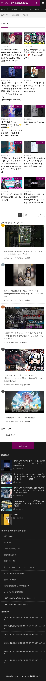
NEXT (41, 215)
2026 (6, 617)
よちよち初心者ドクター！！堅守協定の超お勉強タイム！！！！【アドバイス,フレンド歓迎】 (28, 504)
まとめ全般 (13, 9)
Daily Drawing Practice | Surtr (34, 123)
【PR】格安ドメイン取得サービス (16, 604)
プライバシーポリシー (12, 549)
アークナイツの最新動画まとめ (29, 676)
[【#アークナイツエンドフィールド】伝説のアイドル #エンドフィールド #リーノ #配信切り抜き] (6, 465)
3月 (15, 617)
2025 (6, 626)
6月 (24, 617)
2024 (6, 634)
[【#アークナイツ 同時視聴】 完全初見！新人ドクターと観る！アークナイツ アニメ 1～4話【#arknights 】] (6, 492)
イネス (37, 9)
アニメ (28, 9)
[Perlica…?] (6, 519)
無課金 (24, 342)
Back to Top (23, 446)
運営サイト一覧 (9, 561)
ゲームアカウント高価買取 (13, 592)
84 (26, 215)
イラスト (18, 34)
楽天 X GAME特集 (10, 580)
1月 (9, 617)
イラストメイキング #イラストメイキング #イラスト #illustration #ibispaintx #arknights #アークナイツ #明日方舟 (11, 165)
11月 (40, 626)
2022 (6, 652)
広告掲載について (10, 555)
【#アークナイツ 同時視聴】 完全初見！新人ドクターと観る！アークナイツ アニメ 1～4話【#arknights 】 (28, 490)
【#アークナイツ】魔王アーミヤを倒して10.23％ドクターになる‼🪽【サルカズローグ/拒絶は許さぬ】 (23, 378)
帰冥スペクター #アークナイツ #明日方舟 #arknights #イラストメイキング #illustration (34, 198)
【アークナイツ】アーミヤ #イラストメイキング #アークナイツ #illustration (34, 87)
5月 (21, 617)
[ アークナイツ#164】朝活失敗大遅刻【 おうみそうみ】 (11, 197)
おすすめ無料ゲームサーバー (14, 573)
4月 (18, 617)
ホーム (3, 9)
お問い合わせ (8, 536)
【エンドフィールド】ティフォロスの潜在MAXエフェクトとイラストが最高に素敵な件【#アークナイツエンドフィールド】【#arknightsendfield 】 (11, 91)
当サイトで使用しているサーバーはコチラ (19, 567)
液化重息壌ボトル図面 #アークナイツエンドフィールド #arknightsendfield (23, 253)
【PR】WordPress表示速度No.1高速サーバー (20, 598)
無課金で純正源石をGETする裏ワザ (16, 586)
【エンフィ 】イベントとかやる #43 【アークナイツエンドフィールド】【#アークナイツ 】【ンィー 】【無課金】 (29, 477)
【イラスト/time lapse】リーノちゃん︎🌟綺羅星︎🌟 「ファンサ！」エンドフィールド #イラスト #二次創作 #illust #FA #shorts (11, 129)
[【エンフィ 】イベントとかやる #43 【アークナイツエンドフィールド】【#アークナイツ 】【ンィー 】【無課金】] (6, 478)
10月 (36, 626)
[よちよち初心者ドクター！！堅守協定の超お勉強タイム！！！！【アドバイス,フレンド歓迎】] (6, 505)
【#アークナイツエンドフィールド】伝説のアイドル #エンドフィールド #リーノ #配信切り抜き (29, 463)
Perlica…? (16, 515)
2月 (12, 617)
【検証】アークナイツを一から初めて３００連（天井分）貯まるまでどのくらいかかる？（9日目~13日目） (23, 336)
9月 (33, 626)
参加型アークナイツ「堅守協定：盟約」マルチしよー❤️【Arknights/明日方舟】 (34, 54)
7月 (27, 617)
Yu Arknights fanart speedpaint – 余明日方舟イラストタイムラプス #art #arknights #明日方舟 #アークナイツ (11, 55)
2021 (6, 660)
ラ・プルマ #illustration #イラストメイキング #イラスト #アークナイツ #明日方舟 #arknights (34, 162)
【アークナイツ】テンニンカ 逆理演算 (19, 418)
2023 (6, 643)
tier (22, 9)
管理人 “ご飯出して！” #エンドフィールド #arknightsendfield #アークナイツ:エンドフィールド (23, 293)
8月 (30, 617)
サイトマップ (8, 542)
